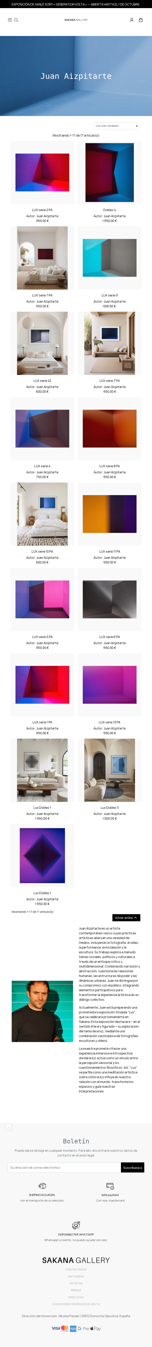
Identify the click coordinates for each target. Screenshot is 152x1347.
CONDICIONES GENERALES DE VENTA (76, 1304)
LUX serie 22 (42, 381)
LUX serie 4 (42, 466)
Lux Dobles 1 (42, 807)
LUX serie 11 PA (109, 551)
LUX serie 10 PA (42, 551)
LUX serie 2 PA (42, 210)
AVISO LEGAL (76, 1297)
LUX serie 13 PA (109, 722)
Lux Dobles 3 (110, 807)
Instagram (8, 1127)
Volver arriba (126, 917)
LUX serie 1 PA (42, 722)
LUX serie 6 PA (110, 637)
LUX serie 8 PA (110, 466)
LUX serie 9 (110, 295)
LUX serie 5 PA (42, 637)
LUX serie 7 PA (42, 295)
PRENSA (76, 1290)
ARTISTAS (76, 1283)
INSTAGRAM (76, 1276)
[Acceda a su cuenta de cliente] (132, 19)
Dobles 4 (109, 210)
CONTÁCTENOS (76, 1269)
